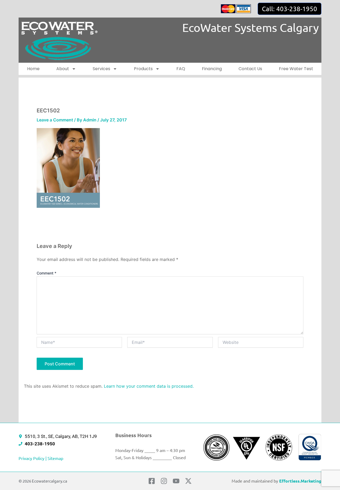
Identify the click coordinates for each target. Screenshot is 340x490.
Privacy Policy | (33, 458)
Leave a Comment (55, 119)
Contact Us (250, 69)
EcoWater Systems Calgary (250, 27)
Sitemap (55, 458)
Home (33, 69)
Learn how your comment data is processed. (149, 386)
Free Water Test (296, 69)
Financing (212, 69)
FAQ (180, 69)
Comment (46, 273)
